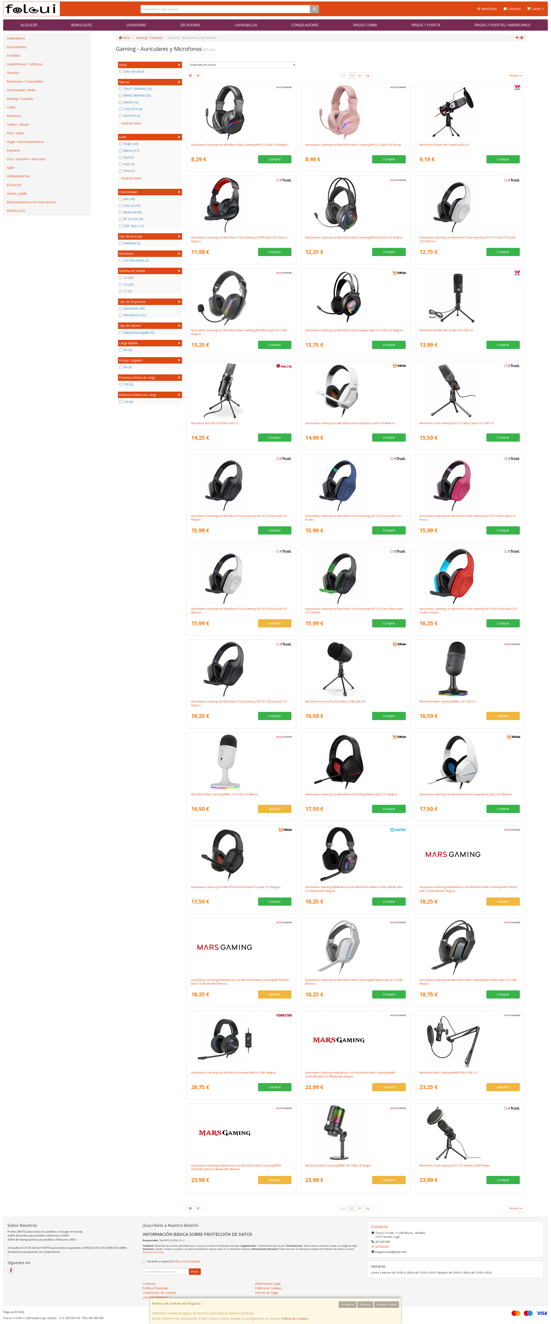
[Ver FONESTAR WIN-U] (241, 1040)
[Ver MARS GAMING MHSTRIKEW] (355, 947)
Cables (11, 107)
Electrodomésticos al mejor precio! (31, 202)
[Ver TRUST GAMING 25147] (241, 576)
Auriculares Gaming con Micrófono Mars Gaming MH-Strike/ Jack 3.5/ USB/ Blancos (354, 981)
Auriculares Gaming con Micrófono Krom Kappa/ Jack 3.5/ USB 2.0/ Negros (354, 330)
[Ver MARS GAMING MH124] (355, 204)
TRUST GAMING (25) (137, 89)
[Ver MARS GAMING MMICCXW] (241, 761)
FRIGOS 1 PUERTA (425, 25)
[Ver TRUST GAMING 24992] (469, 483)
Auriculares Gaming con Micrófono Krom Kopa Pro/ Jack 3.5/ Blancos (350, 423)
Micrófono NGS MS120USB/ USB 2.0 (214, 423)
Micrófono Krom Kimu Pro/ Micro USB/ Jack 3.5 (335, 701)
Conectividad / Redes (21, 90)
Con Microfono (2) (136, 260)
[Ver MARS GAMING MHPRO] (241, 297)
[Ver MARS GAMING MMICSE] (355, 1132)
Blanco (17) (131, 151)
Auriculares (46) (134, 308)
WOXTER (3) (131, 116)
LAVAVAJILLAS (245, 25)
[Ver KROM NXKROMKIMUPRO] (355, 668)
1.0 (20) (128, 284)
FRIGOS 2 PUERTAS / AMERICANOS (502, 25)
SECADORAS (190, 25)
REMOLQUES (81, 25)
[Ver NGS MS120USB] (241, 390)
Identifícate (488, 9)
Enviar (194, 1271)
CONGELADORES (305, 25)
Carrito (536, 9)
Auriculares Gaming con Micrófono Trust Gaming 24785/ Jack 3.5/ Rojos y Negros (239, 239)
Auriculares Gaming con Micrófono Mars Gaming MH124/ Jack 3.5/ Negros (354, 237)
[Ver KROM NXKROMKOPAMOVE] (355, 761)
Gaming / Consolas (20, 99)
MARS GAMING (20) (137, 95)
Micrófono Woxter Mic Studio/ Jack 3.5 (444, 145)
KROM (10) (131, 102)
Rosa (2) (129, 171)
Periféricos (14, 116)
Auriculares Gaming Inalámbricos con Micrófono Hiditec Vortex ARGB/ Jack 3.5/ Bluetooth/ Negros (353, 889)
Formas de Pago (266, 1293)
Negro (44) (130, 144)
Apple (10, 168)
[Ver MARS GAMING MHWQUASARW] (241, 1132)
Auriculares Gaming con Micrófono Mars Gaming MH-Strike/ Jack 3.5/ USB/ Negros (468, 981)
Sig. (368, 75)
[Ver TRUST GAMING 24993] (469, 204)
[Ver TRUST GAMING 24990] (241, 483)
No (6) (127, 350)
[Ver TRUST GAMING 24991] (355, 483)
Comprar (275, 159)
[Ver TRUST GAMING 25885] (241, 668)
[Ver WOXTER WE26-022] (469, 297)
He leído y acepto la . (173, 1261)
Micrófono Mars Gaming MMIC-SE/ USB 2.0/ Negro (338, 1165)
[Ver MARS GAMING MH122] (241, 112)
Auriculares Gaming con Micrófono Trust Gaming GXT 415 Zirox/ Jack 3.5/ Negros (239, 517)
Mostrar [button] (515, 75)
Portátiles (13, 55)
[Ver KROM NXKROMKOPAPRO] (241, 854)
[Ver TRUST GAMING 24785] (241, 204)
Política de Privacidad (153, 1252)
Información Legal (267, 1284)
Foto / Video (15, 133)
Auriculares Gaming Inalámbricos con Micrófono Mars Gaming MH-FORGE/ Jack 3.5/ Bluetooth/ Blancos (240, 981)
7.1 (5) (127, 291)
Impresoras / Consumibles (25, 81)
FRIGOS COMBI (365, 25)
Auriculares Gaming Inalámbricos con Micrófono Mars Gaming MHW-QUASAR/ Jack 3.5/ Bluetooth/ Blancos (236, 1167)
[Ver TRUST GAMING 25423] (469, 576)
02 (359, 75)
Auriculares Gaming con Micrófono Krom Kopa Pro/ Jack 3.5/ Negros (235, 887)
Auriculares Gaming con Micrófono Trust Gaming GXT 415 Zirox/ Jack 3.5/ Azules (353, 517)
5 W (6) (128, 384)
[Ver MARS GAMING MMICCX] (469, 668)
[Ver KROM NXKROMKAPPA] (355, 297)
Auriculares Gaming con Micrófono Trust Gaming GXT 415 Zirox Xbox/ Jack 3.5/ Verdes (354, 610)
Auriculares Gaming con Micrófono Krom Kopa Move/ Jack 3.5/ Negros (351, 794)
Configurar (347, 1304)
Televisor (13, 73)
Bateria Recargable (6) (138, 332)
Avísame (275, 623)
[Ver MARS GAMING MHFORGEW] (241, 947)
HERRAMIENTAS (18, 176)
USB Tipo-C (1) (133, 226)
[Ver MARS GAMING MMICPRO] (469, 1040)
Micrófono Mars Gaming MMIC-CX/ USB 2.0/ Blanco (224, 794)
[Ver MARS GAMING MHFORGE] (469, 854)
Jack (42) (129, 199)
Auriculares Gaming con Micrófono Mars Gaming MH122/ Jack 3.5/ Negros (240, 145)
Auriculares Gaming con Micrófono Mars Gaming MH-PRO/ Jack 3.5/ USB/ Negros (239, 332)
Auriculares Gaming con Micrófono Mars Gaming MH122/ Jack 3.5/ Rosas (353, 145)
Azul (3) (128, 157)
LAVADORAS (136, 25)
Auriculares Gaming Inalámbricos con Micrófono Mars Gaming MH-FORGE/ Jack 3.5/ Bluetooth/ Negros (468, 889)
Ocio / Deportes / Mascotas (26, 159)
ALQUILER (29, 25)
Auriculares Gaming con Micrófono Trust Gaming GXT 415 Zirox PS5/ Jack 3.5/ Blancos (467, 239)
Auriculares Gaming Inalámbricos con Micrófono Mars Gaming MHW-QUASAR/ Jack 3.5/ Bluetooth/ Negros (350, 1074)
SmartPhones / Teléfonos (25, 64)
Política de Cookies (294, 1318)
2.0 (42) (128, 277)
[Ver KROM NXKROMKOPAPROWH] (355, 390)
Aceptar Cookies (386, 1304)
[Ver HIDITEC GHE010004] (355, 854)
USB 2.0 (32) (132, 205)
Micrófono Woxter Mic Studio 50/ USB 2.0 (446, 330)
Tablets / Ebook (18, 124)
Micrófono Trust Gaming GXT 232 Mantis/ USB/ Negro (454, 1165)
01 (352, 75)
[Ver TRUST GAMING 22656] (469, 1132)
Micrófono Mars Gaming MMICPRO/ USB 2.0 (448, 1072)
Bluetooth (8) (132, 212)
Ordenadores (16, 38)
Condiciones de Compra (159, 1293)
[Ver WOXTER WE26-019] (469, 112)
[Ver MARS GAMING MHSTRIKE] (469, 947)
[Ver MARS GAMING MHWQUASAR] (355, 1040)
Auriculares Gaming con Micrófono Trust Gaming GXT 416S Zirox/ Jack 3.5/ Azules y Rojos (468, 610)
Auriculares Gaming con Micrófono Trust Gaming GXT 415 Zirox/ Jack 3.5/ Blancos (239, 610)
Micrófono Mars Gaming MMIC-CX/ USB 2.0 (447, 701)
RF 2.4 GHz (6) (133, 219)
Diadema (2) (132, 243)
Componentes (16, 47)
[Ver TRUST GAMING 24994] (355, 576)
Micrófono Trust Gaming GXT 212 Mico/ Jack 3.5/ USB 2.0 (456, 423)
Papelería (13, 150)
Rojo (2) (129, 164)
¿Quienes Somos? (155, 1297)
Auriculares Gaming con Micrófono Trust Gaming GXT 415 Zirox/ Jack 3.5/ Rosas (467, 517)
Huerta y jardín (17, 193)
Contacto (514, 9)
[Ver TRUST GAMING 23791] (469, 390)
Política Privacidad (155, 1288)
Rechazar (365, 1304)
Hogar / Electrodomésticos (25, 142)
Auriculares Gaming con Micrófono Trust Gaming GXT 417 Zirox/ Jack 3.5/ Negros (239, 703)
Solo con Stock (133, 71)
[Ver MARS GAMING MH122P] (355, 112)
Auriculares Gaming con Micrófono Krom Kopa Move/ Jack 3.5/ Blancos (465, 794)
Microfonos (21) (134, 315)
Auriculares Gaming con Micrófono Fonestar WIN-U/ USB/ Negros (233, 1072)
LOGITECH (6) (133, 109)
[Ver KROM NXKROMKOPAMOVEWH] (469, 761)
